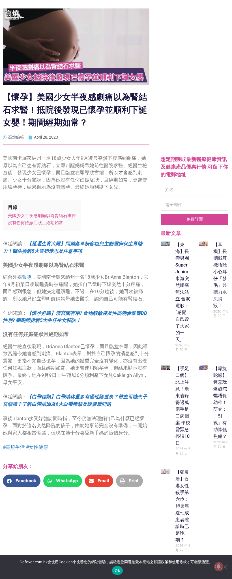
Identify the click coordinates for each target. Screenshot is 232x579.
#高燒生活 (14, 447)
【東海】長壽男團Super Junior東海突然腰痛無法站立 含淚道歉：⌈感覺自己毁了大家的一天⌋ (182, 292)
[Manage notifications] (218, 566)
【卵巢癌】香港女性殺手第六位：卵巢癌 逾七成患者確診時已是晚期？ (182, 506)
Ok (117, 570)
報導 (27, 277)
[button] (21, 481)
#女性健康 (37, 447)
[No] (225, 567)
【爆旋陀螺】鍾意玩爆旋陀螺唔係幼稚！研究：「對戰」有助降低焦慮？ (220, 402)
